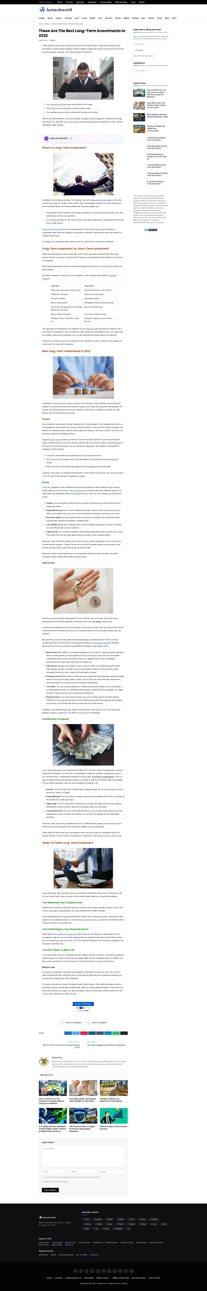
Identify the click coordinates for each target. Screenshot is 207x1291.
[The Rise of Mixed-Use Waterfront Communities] (114, 1088)
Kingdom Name (56, 1245)
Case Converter (70, 1242)
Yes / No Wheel (81, 1255)
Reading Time (98, 1242)
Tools (133, 2)
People (42, 18)
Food (77, 18)
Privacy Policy (106, 2)
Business (108, 18)
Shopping (118, 1229)
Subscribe (139, 50)
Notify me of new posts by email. (55, 1181)
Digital (126, 18)
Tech (100, 18)
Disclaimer (92, 2)
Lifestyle (68, 18)
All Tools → (69, 1245)
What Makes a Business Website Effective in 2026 (157, 115)
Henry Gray (43, 40)
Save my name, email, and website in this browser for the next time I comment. (72, 1177)
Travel (84, 18)
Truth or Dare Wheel (66, 1255)
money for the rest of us (67, 934)
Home (159, 18)
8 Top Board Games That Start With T (155, 182)
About (59, 2)
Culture (59, 18)
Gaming (135, 18)
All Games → (94, 1255)
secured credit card (59, 104)
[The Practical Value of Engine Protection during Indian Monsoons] (83, 1116)
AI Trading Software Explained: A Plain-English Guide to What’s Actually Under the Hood (52, 1128)
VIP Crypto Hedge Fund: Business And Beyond (106, 1045)
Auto (143, 18)
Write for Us (154, 1278)
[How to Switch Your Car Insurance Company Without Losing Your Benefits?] (53, 1088)
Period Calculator (112, 1242)
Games (142, 2)
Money (118, 18)
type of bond (78, 490)
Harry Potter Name (156, 1242)
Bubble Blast (43, 1255)
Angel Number (141, 1242)
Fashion (151, 18)
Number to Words (127, 1242)
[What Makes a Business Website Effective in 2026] (139, 117)
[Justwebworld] (55, 9)
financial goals (92, 329)
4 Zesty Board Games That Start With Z (156, 139)
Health (92, 18)
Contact (69, 2)
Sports (50, 18)
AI (129, 1229)
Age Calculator (44, 1242)
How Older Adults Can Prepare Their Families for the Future (82, 1100)
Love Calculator (84, 1242)
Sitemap (124, 1283)
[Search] (167, 2)
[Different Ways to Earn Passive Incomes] (114, 1116)
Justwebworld (101, 1283)
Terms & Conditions (120, 1278)
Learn (174, 18)
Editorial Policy (121, 2)
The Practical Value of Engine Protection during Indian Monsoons (82, 1128)
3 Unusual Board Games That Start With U (157, 174)
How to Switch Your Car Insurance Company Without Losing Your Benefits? (51, 1101)
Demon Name (43, 1245)
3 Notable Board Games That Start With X (157, 147)
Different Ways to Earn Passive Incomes (113, 1127)
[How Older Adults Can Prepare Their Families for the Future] (83, 1088)
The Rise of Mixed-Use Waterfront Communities (111, 1100)
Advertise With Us (73, 1278)
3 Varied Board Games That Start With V (156, 166)
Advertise (80, 2)
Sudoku (53, 1255)
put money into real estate (100, 200)
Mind (167, 18)
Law (96, 1229)
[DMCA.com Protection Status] (150, 231)
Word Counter (57, 1242)
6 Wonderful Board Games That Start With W (157, 156)
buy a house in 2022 (99, 643)
